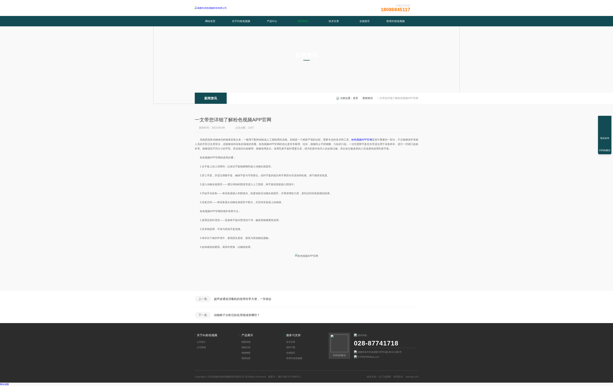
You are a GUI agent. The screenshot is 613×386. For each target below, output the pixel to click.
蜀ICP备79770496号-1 (289, 376)
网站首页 (210, 21)
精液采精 (246, 342)
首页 (355, 98)
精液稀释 (246, 353)
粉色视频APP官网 (361, 139)
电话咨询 (604, 138)
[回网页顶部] (604, 126)
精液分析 (246, 347)
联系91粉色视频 (395, 21)
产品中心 (272, 21)
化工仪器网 (385, 376)
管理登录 (398, 376)
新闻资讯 (303, 21)
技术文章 (334, 21)
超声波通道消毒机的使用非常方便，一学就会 (242, 299)
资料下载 (290, 347)
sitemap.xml (411, 376)
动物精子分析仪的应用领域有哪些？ (237, 315)
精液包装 (246, 358)
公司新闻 (201, 347)
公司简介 (201, 342)
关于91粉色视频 (241, 21)
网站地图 (4, 384)
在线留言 (364, 21)
